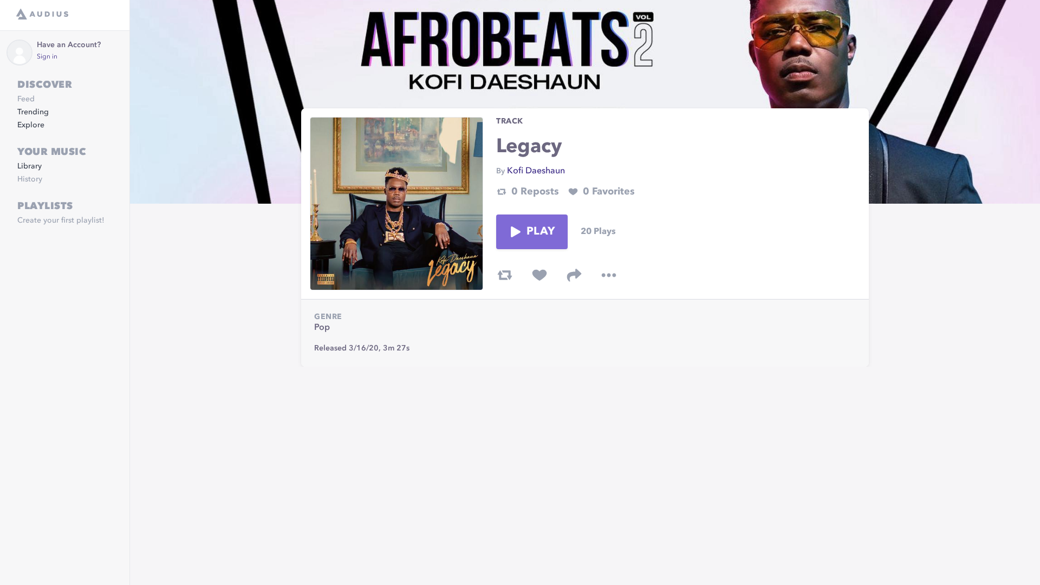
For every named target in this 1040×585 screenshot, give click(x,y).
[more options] (609, 275)
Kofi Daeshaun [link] (536, 171)
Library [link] (29, 166)
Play (540, 231)
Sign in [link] (47, 57)
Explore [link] (30, 125)
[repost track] (505, 275)
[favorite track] (539, 275)
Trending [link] (33, 112)
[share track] (574, 275)
